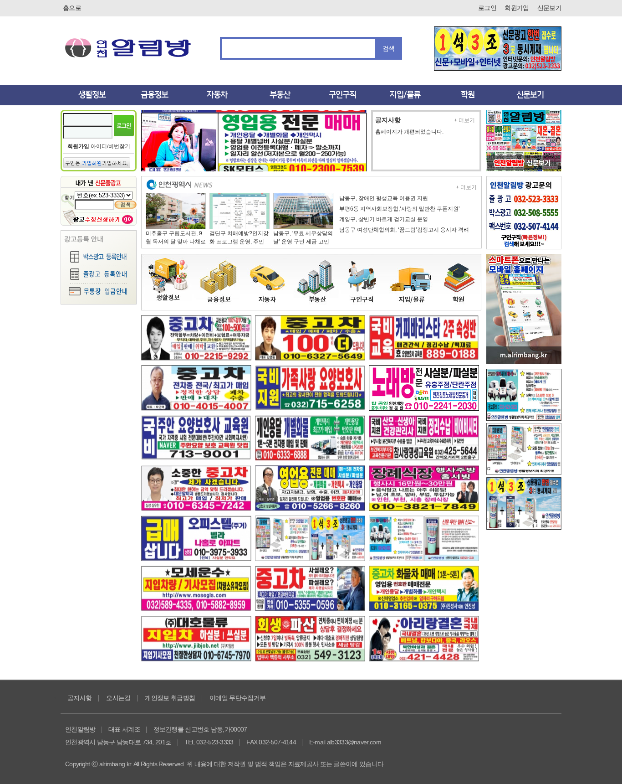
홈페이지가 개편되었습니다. (409, 132)
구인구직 (342, 94)
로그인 (487, 7)
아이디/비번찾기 (110, 146)
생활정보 (92, 94)
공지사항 (388, 120)
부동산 (280, 94)
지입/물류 (404, 94)
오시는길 (118, 697)
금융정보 (154, 94)
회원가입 (517, 7)
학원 (467, 94)
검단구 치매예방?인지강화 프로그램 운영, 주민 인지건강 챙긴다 (239, 241)
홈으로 (72, 7)
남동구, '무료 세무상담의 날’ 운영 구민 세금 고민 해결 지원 (303, 241)
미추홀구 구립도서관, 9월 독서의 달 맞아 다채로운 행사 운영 (176, 241)
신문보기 (549, 7)
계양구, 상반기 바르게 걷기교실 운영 (383, 219)
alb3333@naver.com (354, 742)
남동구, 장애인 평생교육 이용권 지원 (383, 198)
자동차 (217, 94)
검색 (388, 48)
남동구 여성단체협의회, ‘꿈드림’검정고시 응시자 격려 (404, 230)
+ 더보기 (464, 120)
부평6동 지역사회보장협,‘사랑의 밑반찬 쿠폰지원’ (399, 209)
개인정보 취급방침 (170, 697)
